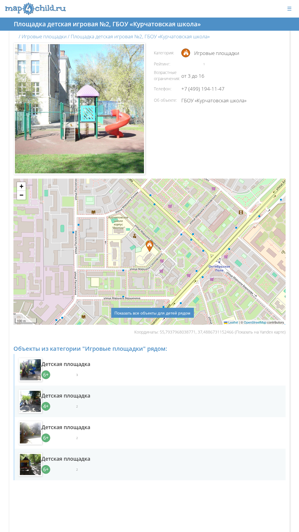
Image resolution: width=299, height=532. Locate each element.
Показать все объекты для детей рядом (152, 313)
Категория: (164, 53)
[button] (21, 186)
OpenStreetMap (255, 322)
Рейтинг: (162, 64)
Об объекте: (165, 100)
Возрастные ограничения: (167, 75)
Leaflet (232, 322)
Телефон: (162, 88)
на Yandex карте (269, 332)
